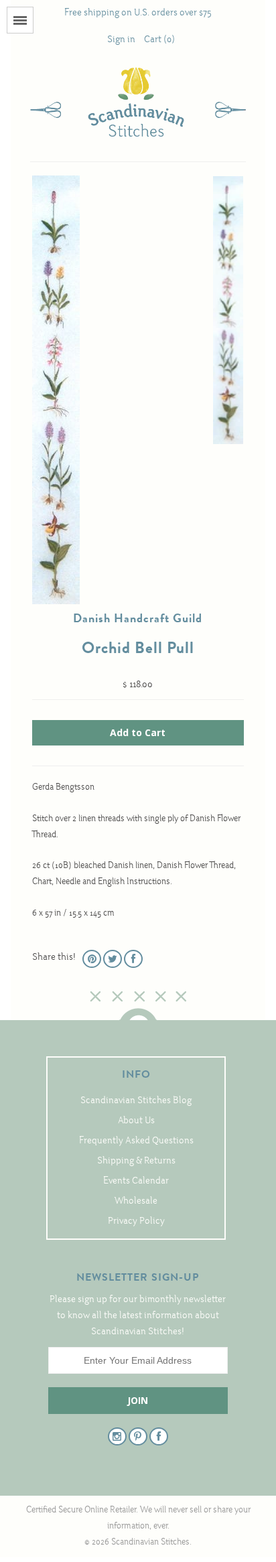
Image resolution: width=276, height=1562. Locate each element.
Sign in (121, 40)
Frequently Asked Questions (136, 1141)
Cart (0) (159, 40)
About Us (136, 1121)
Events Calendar (136, 1181)
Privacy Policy (136, 1221)
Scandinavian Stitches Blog (136, 1101)
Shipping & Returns (136, 1161)
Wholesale (136, 1201)
